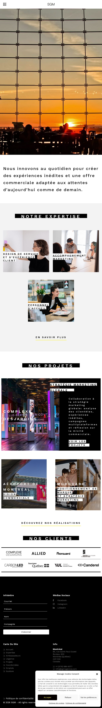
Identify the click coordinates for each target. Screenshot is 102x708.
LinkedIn (61, 608)
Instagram (62, 604)
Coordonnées (12, 665)
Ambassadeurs (13, 656)
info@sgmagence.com (66, 669)
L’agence (10, 659)
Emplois (10, 668)
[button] (97, 674)
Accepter (47, 697)
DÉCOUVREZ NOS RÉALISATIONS (51, 522)
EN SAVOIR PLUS (51, 337)
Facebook (62, 600)
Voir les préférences (88, 697)
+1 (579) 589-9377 (64, 666)
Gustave (10, 671)
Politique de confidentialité (76, 703)
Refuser (68, 697)
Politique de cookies (56, 703)
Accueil (9, 649)
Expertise (10, 652)
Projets (9, 662)
